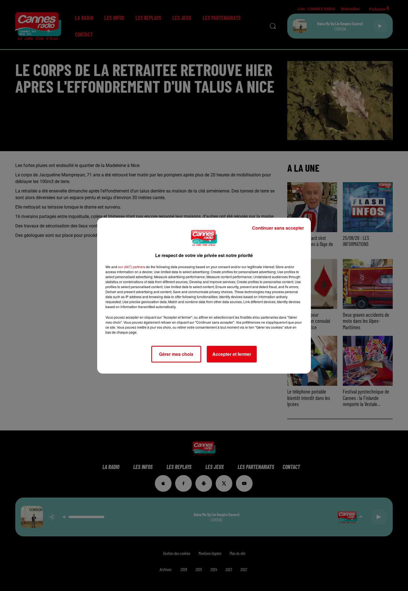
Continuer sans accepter (278, 228)
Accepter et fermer (231, 354)
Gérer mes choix (176, 354)
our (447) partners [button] (131, 266)
